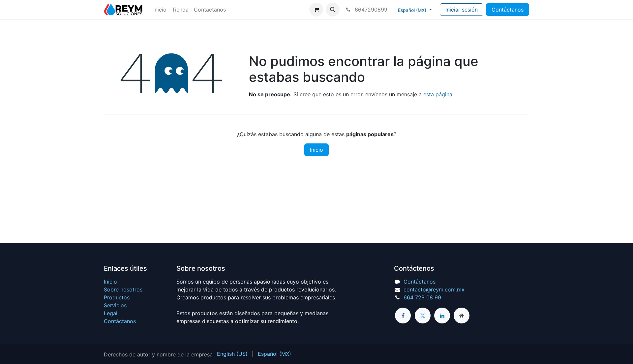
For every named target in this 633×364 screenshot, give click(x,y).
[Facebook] (403, 315)
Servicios (115, 305)
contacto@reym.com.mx (434, 289)
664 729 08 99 (422, 297)
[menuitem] (160, 9)
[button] (333, 9)
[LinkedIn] (442, 315)
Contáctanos (508, 9)
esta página (437, 94)
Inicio (316, 149)
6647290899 (370, 9)
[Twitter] (423, 315)
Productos (117, 297)
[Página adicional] (461, 315)
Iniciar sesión (461, 9)
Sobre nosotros (123, 289)
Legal (110, 313)
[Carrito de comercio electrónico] (316, 9)
